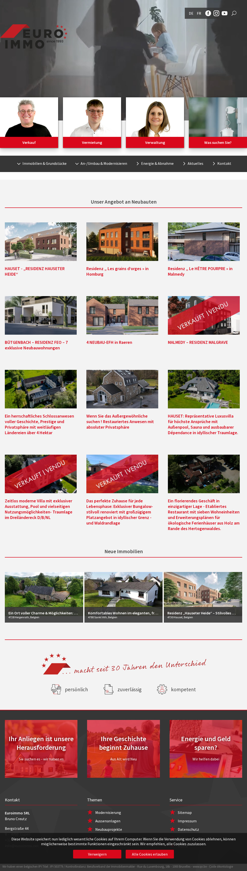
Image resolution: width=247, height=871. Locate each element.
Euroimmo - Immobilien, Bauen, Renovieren (34, 36)
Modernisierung (108, 812)
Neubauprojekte (108, 829)
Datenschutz (188, 829)
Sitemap (185, 812)
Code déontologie (221, 866)
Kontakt (224, 163)
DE (191, 13)
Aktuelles (195, 163)
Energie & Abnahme (157, 163)
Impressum (187, 820)
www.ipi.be (200, 866)
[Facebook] (208, 13)
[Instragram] (216, 13)
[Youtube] (224, 13)
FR (199, 13)
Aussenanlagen (107, 820)
